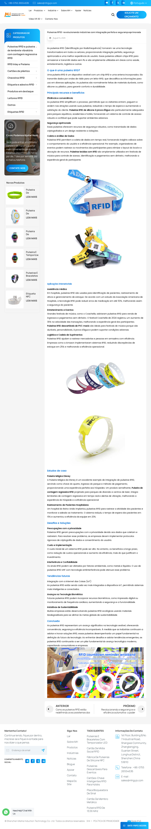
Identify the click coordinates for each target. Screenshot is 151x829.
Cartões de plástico (19, 71)
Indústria (52, 10)
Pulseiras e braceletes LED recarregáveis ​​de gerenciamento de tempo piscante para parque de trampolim (32, 274)
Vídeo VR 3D (34, 18)
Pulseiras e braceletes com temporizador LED (97, 739)
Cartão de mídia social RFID (96, 750)
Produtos (38, 10)
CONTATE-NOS (17, 168)
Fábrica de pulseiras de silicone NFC (98, 758)
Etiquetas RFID (16, 111)
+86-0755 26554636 (18, 3)
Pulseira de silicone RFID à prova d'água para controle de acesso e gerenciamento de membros (32, 191)
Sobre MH (65, 10)
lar (68, 736)
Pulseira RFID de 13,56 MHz (96, 809)
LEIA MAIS (31, 196)
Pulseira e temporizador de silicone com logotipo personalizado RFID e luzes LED (32, 253)
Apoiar (78, 10)
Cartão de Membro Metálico (97, 800)
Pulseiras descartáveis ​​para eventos (97, 769)
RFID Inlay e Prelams (19, 64)
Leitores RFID (15, 98)
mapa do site (72, 782)
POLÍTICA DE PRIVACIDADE (106, 821)
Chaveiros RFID (16, 77)
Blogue (71, 764)
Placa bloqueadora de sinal (97, 791)
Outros (11, 104)
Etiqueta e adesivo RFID (21, 84)
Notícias (87, 10)
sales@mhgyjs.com (47, 3)
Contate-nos (51, 18)
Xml (88, 821)
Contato (72, 775)
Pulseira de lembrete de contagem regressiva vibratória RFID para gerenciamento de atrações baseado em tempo (32, 233)
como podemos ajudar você (22, 135)
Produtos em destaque (21, 91)
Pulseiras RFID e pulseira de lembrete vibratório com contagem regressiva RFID (22, 52)
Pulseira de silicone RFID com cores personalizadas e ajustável (32, 212)
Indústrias (72, 753)
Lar (30, 10)
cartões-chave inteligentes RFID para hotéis (96, 781)
